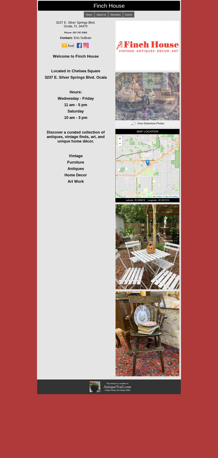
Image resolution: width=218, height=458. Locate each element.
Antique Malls (124, 390)
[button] (148, 163)
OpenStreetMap (172, 196)
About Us (101, 14)
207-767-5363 (80, 32)
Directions (116, 14)
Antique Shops (110, 390)
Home (89, 14)
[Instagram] (86, 45)
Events (128, 14)
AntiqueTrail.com (117, 387)
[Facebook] (80, 45)
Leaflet (158, 196)
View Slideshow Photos (150, 123)
